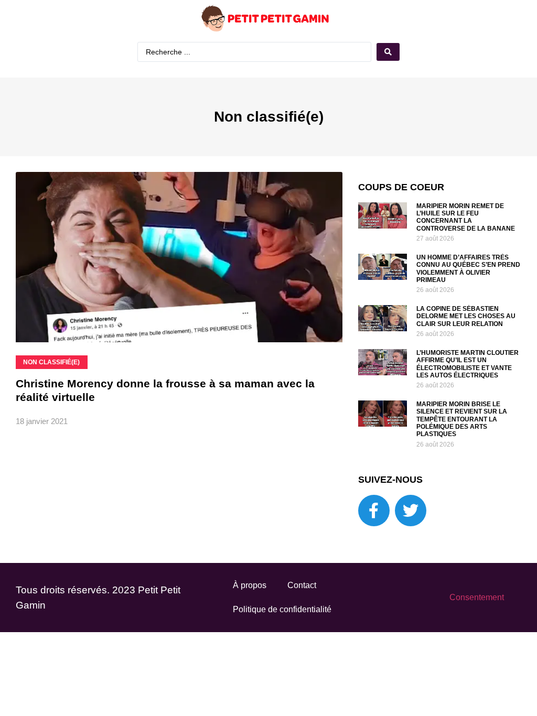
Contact (301, 585)
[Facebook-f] (374, 510)
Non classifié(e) (269, 117)
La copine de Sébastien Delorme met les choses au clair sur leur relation (465, 316)
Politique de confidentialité (282, 609)
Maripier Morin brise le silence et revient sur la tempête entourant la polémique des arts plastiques (461, 419)
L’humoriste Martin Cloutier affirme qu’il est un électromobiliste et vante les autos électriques (467, 364)
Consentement (476, 597)
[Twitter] (410, 510)
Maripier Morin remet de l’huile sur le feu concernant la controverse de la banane (465, 217)
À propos (249, 585)
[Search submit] (388, 52)
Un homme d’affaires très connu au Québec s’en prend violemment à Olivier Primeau (468, 269)
